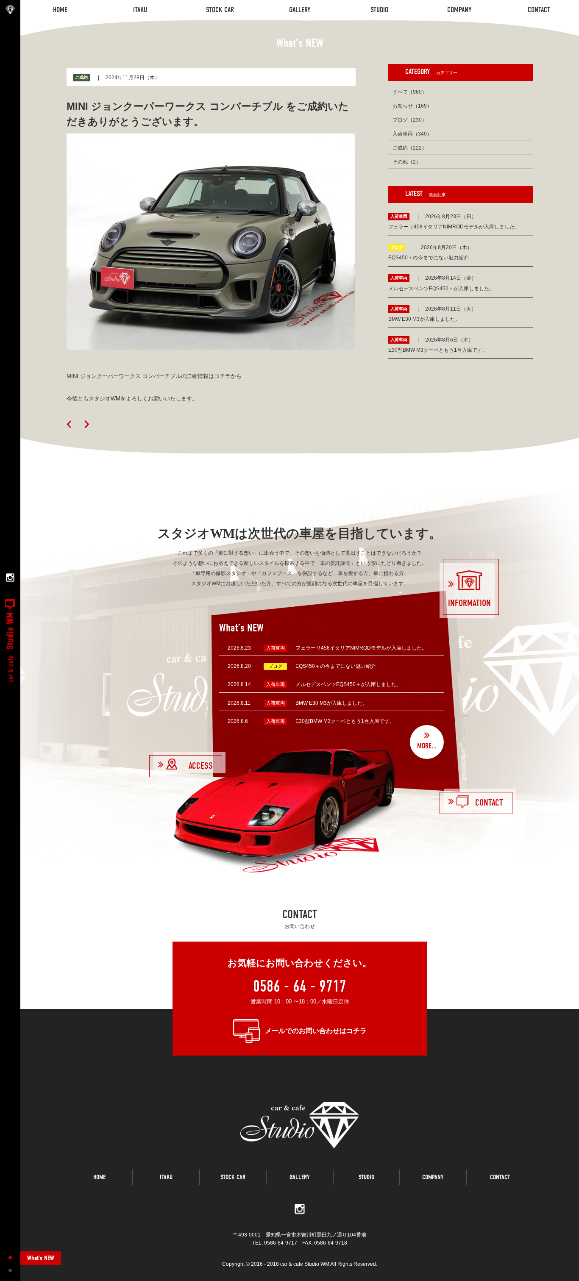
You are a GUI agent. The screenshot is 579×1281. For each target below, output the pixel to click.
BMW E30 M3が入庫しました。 (331, 703)
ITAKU (166, 1177)
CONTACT (500, 1177)
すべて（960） (409, 92)
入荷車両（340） (412, 134)
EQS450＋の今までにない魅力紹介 (335, 666)
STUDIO (366, 1177)
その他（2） (406, 162)
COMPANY (433, 1177)
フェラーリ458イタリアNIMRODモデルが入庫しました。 (361, 648)
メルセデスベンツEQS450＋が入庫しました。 (348, 684)
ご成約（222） (409, 148)
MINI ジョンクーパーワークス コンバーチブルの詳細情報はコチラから (154, 376)
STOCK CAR (232, 1177)
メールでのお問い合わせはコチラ (316, 1030)
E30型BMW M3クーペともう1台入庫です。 (345, 721)
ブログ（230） (409, 120)
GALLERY (300, 1177)
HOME (99, 1177)
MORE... (427, 746)
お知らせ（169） (412, 106)
